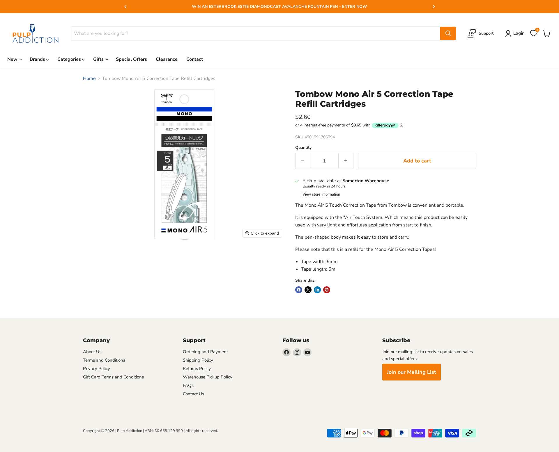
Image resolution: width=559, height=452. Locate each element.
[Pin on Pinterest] (326, 289)
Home (89, 78)
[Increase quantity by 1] (346, 161)
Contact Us (193, 394)
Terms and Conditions (104, 360)
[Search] (448, 33)
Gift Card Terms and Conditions (113, 377)
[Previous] (125, 6)
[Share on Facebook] (298, 289)
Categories (69, 59)
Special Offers (131, 59)
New (13, 59)
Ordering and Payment (205, 352)
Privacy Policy (96, 368)
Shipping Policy (198, 360)
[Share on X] (308, 289)
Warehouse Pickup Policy (207, 377)
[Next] (433, 6)
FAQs (188, 385)
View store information (321, 194)
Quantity (303, 147)
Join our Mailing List (411, 372)
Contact (194, 59)
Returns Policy (197, 368)
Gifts (99, 59)
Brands (38, 59)
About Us (92, 352)
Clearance (167, 59)
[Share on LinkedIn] (317, 289)
